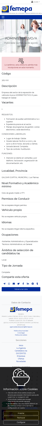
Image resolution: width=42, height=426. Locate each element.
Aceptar (21, 413)
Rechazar (21, 418)
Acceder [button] (36, 2)
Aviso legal (21, 333)
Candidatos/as (21, 351)
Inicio (21, 345)
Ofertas (21, 359)
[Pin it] (33, 283)
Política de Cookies (31, 408)
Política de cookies (21, 335)
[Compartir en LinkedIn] (28, 283)
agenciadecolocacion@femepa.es (21, 327)
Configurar (21, 422)
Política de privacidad (21, 331)
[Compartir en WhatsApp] (9, 283)
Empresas (21, 356)
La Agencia (21, 348)
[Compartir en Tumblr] (37, 283)
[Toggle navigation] (3, 17)
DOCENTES (21, 353)
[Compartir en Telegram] (4, 283)
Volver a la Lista (21, 289)
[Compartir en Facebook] (23, 283)
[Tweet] (18, 283)
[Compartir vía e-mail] (14, 283)
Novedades (21, 361)
